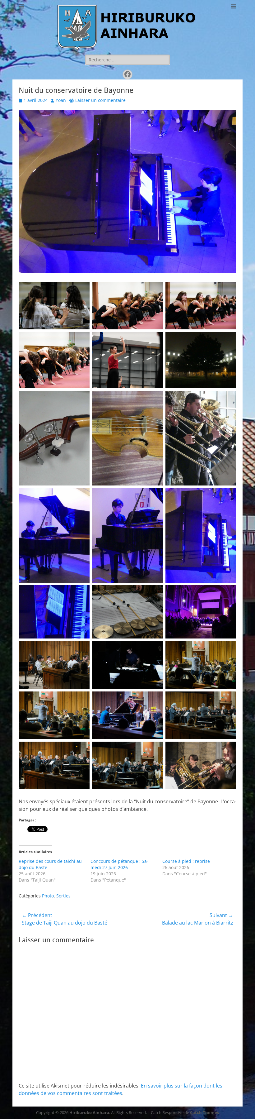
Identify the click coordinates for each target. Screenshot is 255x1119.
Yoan (61, 100)
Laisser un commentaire (100, 100)
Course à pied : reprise (186, 861)
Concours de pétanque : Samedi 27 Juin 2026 (119, 864)
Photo (48, 896)
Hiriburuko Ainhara (89, 1112)
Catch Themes (204, 1112)
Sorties (63, 896)
